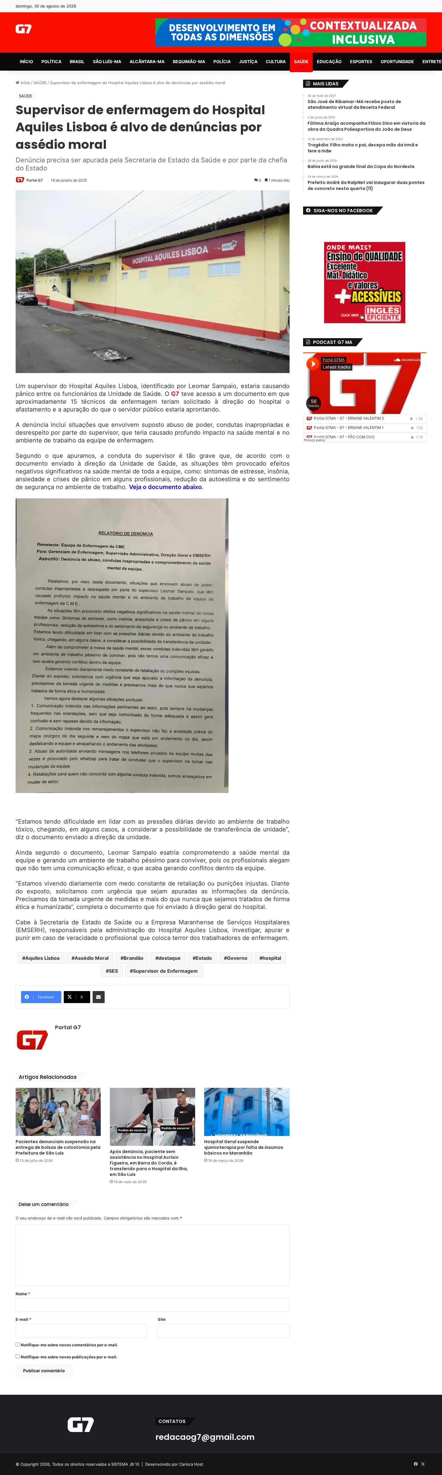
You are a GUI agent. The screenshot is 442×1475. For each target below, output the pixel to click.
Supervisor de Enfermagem (165, 971)
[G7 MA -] (24, 28)
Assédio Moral (92, 958)
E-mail (23, 1319)
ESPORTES (361, 61)
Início (24, 82)
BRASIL (77, 61)
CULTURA (276, 61)
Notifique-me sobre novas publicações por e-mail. (69, 1356)
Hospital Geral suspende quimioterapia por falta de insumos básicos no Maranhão (243, 1147)
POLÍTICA (51, 61)
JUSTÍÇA (248, 61)
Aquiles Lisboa (42, 958)
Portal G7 (34, 180)
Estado (204, 958)
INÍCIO (26, 61)
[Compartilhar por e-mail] (99, 997)
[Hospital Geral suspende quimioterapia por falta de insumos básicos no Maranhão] (247, 1112)
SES (113, 971)
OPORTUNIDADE (397, 61)
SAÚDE (301, 61)
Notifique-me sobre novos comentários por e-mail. (69, 1344)
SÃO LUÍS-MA (107, 61)
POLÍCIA (222, 61)
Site (162, 1319)
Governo (237, 958)
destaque (169, 958)
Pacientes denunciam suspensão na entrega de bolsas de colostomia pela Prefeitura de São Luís (58, 1147)
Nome (23, 1293)
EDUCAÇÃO (329, 61)
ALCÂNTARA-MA (147, 61)
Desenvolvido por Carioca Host (174, 1464)
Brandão (133, 958)
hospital (271, 958)
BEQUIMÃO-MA (189, 61)
